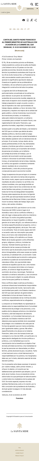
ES (18, 29)
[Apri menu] (36, 4)
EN (14, 29)
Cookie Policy (19, 453)
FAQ (19, 447)
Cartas (4, 12)
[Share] (35, 20)
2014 (8, 12)
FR (22, 29)
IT (25, 29)
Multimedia (19, 51)
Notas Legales (19, 450)
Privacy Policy (19, 455)
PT (29, 29)
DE (10, 29)
